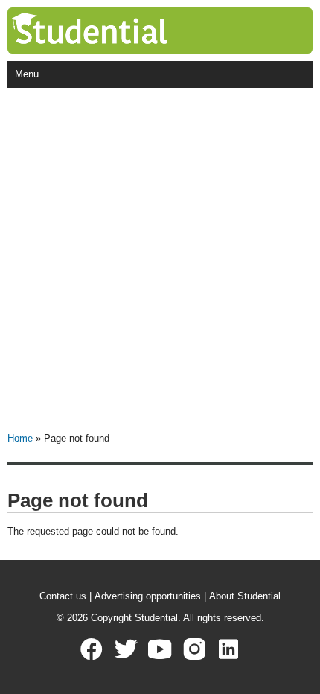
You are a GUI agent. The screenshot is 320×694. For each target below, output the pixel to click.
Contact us (62, 596)
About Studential (245, 596)
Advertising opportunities (148, 596)
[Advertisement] (160, 255)
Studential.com (120, 30)
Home (20, 438)
